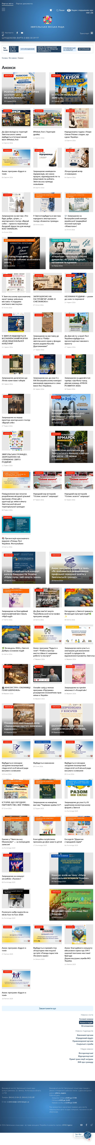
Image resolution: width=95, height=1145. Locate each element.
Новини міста (87, 1015)
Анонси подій (86, 1022)
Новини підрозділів (84, 1031)
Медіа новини (87, 1049)
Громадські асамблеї (69, 49)
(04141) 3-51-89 (28, 1097)
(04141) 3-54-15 (15, 1097)
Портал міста (7, 4)
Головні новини (86, 1019)
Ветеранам (84, 49)
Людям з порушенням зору (82, 10)
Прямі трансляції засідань (81, 1059)
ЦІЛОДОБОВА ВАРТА (20, 38)
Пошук (61, 10)
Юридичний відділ (84, 1038)
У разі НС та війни (13, 49)
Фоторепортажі (86, 1053)
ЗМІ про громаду (85, 1062)
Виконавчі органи (85, 1035)
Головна (5, 58)
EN (92, 13)
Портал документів (24, 4)
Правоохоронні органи (82, 1041)
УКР (87, 13)
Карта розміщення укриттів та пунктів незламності (48, 49)
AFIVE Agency (67, 1125)
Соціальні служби (85, 1044)
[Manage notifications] (89, 1140)
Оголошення (27, 49)
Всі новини (13, 58)
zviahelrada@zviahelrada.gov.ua (18, 1102)
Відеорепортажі (85, 1056)
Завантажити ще (47, 1008)
